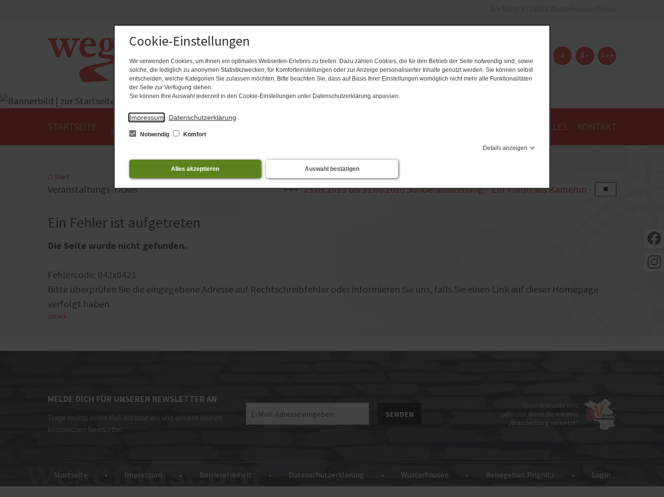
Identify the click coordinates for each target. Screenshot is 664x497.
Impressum (146, 117)
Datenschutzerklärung (202, 117)
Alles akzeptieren (195, 169)
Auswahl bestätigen (332, 169)
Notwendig (155, 134)
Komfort (194, 134)
